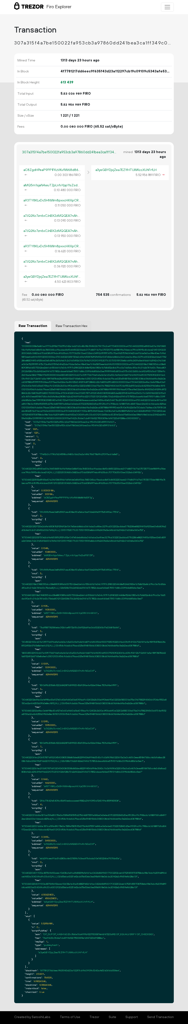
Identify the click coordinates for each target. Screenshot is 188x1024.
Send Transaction (160, 1017)
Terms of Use (70, 1017)
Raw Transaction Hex (71, 326)
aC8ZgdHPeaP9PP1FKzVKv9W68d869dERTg (56, 170)
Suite (112, 1017)
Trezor (94, 1017)
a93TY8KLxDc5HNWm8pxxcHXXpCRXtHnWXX (58, 200)
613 (67, 82)
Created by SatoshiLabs (32, 1017)
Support (131, 1017)
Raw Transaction (33, 326)
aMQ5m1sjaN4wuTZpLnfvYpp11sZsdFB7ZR (55, 185)
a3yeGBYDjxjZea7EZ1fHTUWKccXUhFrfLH (54, 277)
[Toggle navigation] (167, 7)
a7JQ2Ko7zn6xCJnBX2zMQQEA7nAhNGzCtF (56, 216)
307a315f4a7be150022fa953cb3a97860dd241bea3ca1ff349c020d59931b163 (70, 152)
